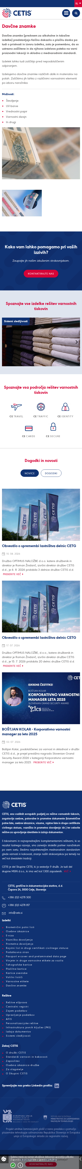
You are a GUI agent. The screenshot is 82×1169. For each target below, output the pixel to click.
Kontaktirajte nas (41, 273)
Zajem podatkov (16, 1010)
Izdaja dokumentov (18, 1031)
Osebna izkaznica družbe (22, 1065)
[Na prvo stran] (17, 13)
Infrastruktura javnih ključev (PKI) (28, 1027)
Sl (77, 3)
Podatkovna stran (17, 952)
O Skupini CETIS (17, 1073)
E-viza (10, 935)
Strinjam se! (13, 1165)
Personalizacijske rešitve (22, 1023)
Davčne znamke (16, 985)
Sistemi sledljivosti (18, 1035)
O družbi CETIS (16, 1052)
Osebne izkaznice (17, 931)
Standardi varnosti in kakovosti (27, 1056)
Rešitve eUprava (16, 1002)
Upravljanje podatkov (20, 1015)
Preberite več (12, 574)
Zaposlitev (13, 1061)
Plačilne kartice (16, 969)
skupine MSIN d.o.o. (13, 871)
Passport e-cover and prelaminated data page (36, 956)
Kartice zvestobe (16, 973)
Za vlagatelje (14, 1069)
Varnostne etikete (17, 981)
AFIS (9, 1019)
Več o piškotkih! (20, 1165)
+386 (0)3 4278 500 (19, 897)
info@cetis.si (15, 912)
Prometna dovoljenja (19, 944)
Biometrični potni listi (20, 927)
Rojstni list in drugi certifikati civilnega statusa (37, 948)
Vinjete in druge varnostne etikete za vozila (34, 960)
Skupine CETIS (24, 866)
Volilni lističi (14, 977)
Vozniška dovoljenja (19, 939)
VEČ (66, 871)
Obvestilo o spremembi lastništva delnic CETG (39, 546)
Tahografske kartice (19, 964)
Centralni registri (17, 1006)
